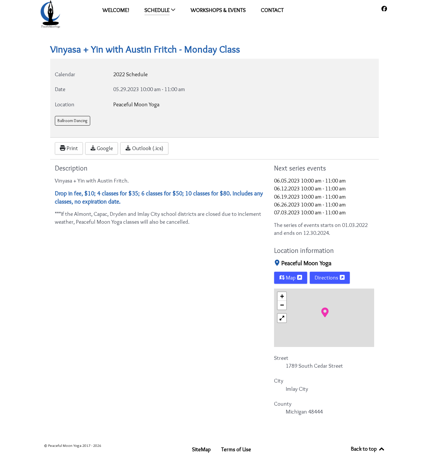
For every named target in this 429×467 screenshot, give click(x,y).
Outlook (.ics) (147, 148)
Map (291, 277)
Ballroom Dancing (72, 120)
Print (71, 148)
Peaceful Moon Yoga (306, 263)
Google (104, 148)
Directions (327, 277)
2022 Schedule (130, 74)
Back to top (364, 448)
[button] (325, 312)
